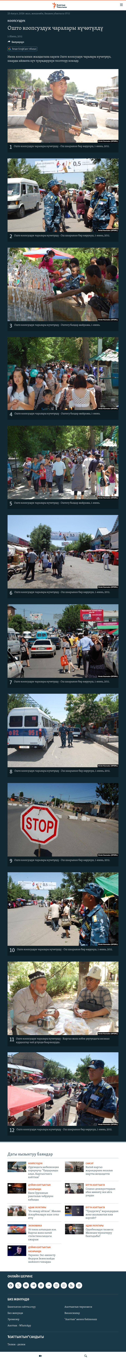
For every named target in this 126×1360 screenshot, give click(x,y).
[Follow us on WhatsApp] (64, 1285)
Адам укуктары (37, 1207)
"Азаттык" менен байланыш (80, 1319)
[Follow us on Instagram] (56, 1285)
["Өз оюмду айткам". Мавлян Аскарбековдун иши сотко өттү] (17, 1211)
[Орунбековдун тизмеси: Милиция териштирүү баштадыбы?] (74, 1229)
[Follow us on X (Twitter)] (18, 1285)
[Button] (16, 43)
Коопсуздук (16, 21)
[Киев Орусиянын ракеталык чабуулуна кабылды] (17, 1188)
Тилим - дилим (16, 1344)
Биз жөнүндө (15, 1313)
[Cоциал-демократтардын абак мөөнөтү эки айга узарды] (74, 1188)
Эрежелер (13, 1319)
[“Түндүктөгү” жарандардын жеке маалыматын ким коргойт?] (74, 1211)
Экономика (35, 1226)
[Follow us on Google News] (41, 1285)
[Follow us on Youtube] (26, 1285)
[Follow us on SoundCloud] (48, 1285)
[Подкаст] (79, 1285)
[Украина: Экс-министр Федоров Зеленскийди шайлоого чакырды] (17, 1250)
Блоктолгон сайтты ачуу (22, 1307)
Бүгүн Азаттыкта (95, 1185)
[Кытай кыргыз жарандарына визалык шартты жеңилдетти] (74, 1167)
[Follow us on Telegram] (33, 1285)
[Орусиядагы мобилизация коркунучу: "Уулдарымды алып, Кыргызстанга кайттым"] (17, 1167)
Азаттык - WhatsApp (19, 1325)
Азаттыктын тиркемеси (78, 1307)
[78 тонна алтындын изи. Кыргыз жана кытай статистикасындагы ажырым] (17, 1229)
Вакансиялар (72, 1313)
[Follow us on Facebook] (11, 1285)
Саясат (90, 1163)
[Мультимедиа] (40, 1356)
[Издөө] (86, 1356)
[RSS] (71, 1285)
